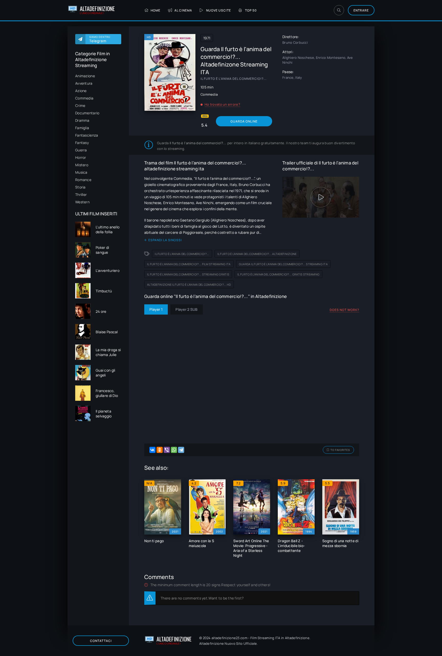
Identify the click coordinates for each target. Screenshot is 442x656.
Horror (80, 157)
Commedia (84, 98)
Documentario (87, 112)
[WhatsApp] (174, 450)
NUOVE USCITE (218, 10)
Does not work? (344, 310)
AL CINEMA (183, 10)
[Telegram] (181, 450)
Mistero (81, 164)
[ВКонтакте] (152, 450)
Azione (81, 90)
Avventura (84, 83)
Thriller (81, 194)
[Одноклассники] (160, 450)
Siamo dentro (99, 39)
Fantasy (82, 142)
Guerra (81, 150)
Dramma (82, 120)
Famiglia (82, 127)
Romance (83, 179)
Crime (80, 105)
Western (82, 201)
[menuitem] (98, 75)
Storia (80, 187)
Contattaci (101, 641)
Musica (81, 172)
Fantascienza (86, 135)
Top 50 (251, 10)
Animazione (85, 75)
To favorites (340, 450)
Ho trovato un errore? (222, 104)
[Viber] (167, 450)
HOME (155, 10)
